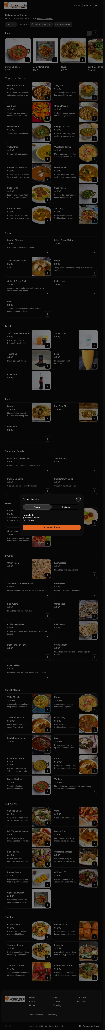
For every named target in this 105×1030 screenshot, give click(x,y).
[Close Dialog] (78, 499)
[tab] (37, 507)
